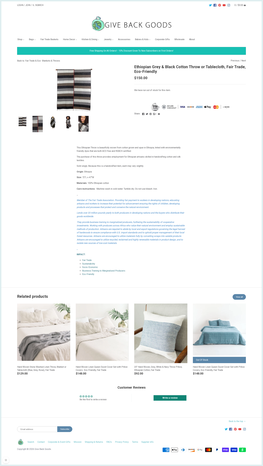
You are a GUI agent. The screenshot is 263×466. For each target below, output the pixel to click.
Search (31, 442)
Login (20, 5)
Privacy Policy (122, 442)
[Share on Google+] (154, 113)
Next (243, 60)
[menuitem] (22, 40)
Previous (235, 60)
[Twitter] (210, 5)
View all (239, 297)
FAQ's (109, 442)
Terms (135, 442)
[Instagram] (228, 5)
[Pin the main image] (150, 113)
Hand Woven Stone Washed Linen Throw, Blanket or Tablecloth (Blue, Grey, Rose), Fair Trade (41, 368)
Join (27, 5)
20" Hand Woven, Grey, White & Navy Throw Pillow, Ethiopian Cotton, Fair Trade (158, 368)
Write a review (170, 398)
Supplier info (147, 442)
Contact (41, 442)
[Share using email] (159, 113)
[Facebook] (215, 5)
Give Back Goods (43, 449)
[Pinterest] (219, 5)
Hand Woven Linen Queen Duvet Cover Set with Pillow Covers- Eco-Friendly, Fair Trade (102, 368)
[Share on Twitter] (147, 113)
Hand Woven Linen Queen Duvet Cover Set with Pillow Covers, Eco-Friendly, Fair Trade (219, 368)
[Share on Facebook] (143, 113)
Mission (78, 442)
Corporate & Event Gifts (59, 442)
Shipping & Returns (94, 442)
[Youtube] (224, 5)
